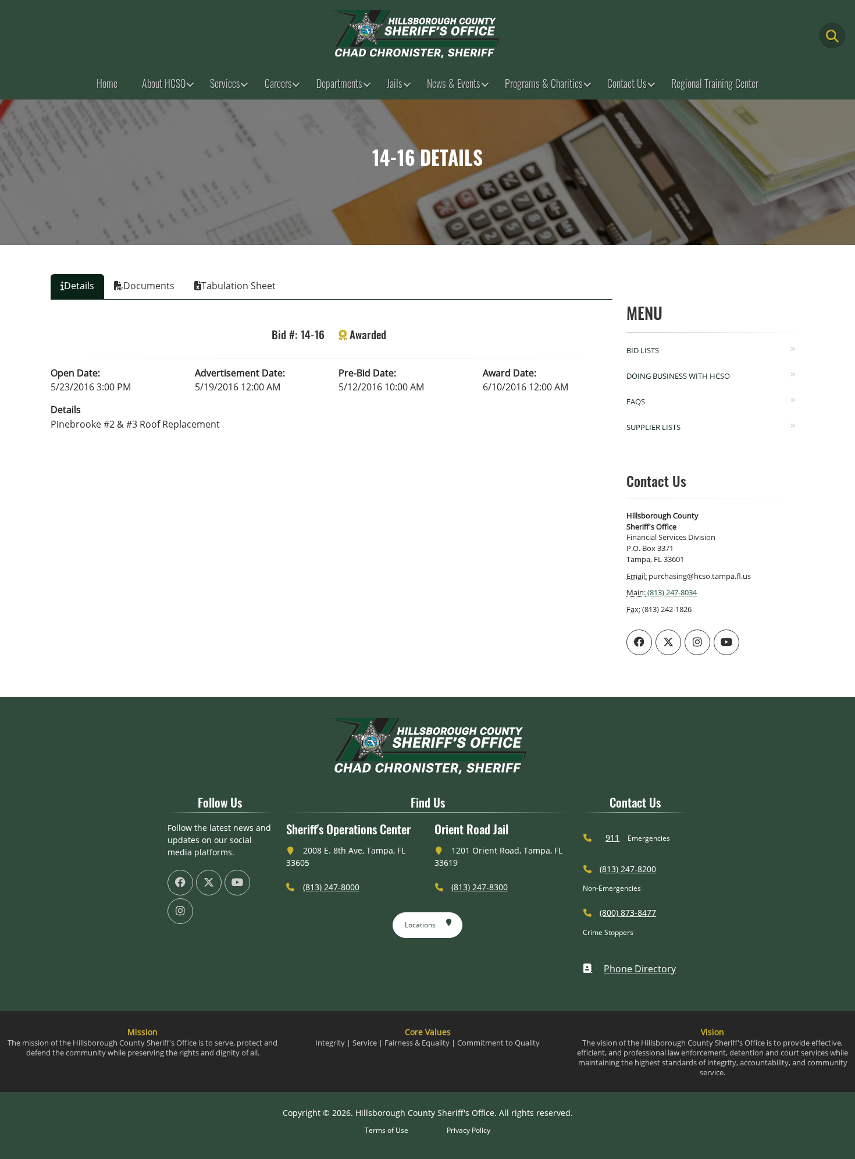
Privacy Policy (468, 1130)
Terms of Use (386, 1130)
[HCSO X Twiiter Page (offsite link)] (668, 642)
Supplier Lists (653, 427)
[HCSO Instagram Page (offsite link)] (697, 642)
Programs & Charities (544, 83)
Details (66, 409)
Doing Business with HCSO (678, 376)
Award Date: (509, 373)
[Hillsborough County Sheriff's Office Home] (427, 746)
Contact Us (627, 83)
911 (612, 837)
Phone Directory (640, 968)
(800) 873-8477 (628, 912)
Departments (339, 83)
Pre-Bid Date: (367, 373)
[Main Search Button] (832, 35)
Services (225, 83)
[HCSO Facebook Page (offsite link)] (639, 642)
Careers (278, 83)
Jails (394, 83)
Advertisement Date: (240, 373)
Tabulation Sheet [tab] (238, 285)
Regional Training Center (714, 83)
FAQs (635, 401)
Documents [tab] (148, 285)
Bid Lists (642, 350)
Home (107, 83)
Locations (420, 925)
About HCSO (164, 83)
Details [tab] (79, 285)
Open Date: (75, 373)
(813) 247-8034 (672, 592)
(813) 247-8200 (628, 868)
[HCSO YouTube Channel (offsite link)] (726, 642)
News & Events (453, 83)
